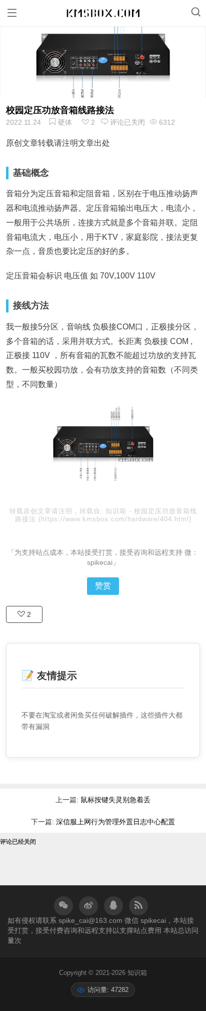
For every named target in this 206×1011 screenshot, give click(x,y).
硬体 (65, 122)
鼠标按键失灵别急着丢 (115, 800)
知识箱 (117, 511)
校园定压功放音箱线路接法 (60, 110)
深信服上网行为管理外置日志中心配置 (115, 822)
